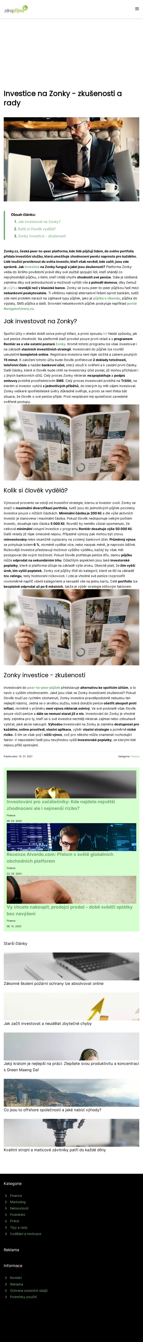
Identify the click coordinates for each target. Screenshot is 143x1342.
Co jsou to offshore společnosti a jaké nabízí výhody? (52, 1110)
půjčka (12, 288)
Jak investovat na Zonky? (39, 221)
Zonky (60, 344)
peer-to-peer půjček (43, 688)
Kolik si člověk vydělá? (37, 229)
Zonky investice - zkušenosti (42, 236)
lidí (105, 334)
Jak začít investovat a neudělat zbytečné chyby (48, 1023)
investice (32, 267)
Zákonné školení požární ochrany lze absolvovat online (54, 983)
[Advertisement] (71, 46)
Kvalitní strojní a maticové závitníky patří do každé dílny (55, 1150)
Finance (135, 756)
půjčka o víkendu (106, 298)
